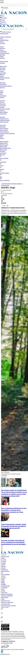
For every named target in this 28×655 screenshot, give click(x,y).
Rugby (1, 92)
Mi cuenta (4, 24)
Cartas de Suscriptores (6, 86)
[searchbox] (13, 29)
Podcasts (2, 110)
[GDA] (5, 648)
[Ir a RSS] (2, 622)
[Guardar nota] (2, 197)
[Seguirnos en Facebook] (2, 609)
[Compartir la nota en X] (3, 203)
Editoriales (2, 82)
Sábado (2, 135)
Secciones (4, 18)
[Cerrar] (23, 26)
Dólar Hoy (2, 48)
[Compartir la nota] (2, 199)
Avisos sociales (4, 130)
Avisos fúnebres (4, 128)
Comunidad (3, 73)
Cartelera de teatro (5, 120)
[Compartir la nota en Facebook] (2, 203)
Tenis (1, 94)
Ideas (1, 136)
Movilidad (2, 55)
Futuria (2, 46)
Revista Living (3, 146)
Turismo (2, 102)
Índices (2, 56)
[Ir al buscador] (2, 10)
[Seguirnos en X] (2, 613)
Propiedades (3, 51)
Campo (2, 50)
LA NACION (4, 183)
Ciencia (2, 76)
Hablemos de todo (5, 78)
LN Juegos (2, 100)
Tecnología (3, 104)
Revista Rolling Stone (5, 148)
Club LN (4, 22)
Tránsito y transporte (5, 37)
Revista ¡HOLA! (3, 143)
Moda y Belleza (4, 112)
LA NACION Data (4, 40)
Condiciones (4, 643)
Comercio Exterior (4, 53)
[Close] (2, 546)
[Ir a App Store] (5, 630)
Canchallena (3, 96)
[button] (14, 103)
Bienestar (2, 74)
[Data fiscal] (2, 652)
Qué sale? (2, 117)
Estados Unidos (4, 61)
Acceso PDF (3, 125)
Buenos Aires (3, 66)
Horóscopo (3, 105)
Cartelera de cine (4, 118)
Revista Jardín (3, 149)
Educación (2, 69)
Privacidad (10, 643)
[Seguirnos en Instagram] (2, 617)
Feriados (2, 107)
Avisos (9, 183)
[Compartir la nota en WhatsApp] (3, 199)
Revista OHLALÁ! (4, 141)
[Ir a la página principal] (14, 14)
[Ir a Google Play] (5, 626)
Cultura (2, 71)
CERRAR (2, 0)
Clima (1, 38)
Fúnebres (14, 183)
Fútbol (1, 91)
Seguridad (2, 68)
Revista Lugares (4, 145)
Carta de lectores (4, 131)
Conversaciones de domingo (7, 133)
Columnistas (3, 84)
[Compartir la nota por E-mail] (5, 203)
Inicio (3, 16)
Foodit (3, 20)
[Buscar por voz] (26, 29)
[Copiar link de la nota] (2, 201)
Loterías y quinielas (5, 109)
